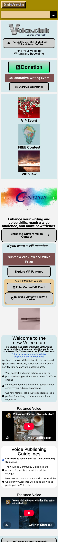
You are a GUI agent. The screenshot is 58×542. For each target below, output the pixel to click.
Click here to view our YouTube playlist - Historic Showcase (29, 355)
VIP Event (29, 121)
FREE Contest (29, 147)
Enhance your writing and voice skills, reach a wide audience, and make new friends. (29, 222)
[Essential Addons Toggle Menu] (53, 14)
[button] (4, 198)
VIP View (29, 174)
